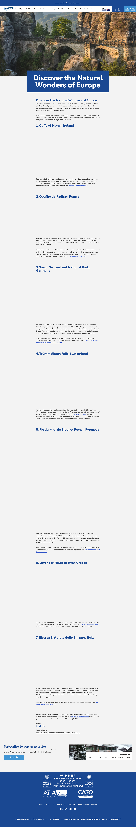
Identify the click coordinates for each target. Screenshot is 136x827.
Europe (77, 732)
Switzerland (59, 732)
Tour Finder (62, 9)
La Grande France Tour (77, 256)
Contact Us (88, 9)
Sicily (72, 732)
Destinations (45, 9)
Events (70, 9)
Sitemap (94, 804)
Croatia (67, 732)
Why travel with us (25, 9)
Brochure (118, 10)
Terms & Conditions (59, 804)
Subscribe (78, 9)
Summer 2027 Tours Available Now (68, 2)
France (44, 732)
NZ (107, 8)
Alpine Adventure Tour (77, 414)
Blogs (54, 9)
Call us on (130, 8)
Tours (36, 9)
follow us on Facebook (80, 716)
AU (103, 8)
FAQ (69, 804)
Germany (51, 732)
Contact (86, 804)
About (41, 804)
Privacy (47, 804)
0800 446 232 (130, 10)
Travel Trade (77, 804)
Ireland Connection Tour (78, 185)
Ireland (39, 732)
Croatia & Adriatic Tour (89, 624)
